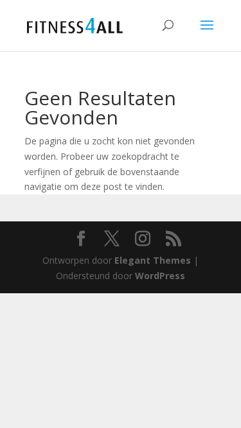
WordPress (160, 276)
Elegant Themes (152, 260)
